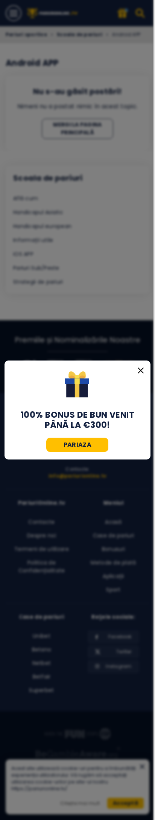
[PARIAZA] (77, 385)
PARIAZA (77, 444)
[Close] (141, 370)
